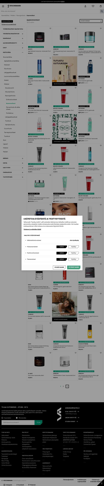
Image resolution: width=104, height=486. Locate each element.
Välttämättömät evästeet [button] (33, 240)
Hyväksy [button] (73, 247)
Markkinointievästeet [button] (32, 253)
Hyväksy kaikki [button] (74, 267)
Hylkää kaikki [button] (59, 267)
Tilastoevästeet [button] (30, 259)
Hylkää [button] (62, 247)
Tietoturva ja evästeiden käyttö (32, 229)
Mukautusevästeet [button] (31, 247)
